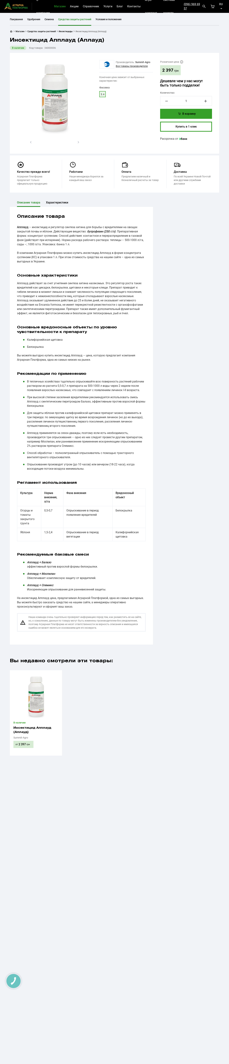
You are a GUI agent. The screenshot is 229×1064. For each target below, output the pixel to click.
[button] (31, 142)
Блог (120, 6)
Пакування (16, 19)
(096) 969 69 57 (192, 6)
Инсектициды (66, 31)
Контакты (134, 6)
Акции (74, 6)
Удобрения (33, 19)
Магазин (60, 6)
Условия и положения (108, 19)
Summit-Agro (142, 62)
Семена (49, 19)
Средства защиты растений (74, 19)
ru (221, 4)
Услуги (107, 6)
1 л (102, 94)
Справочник (91, 6)
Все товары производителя (132, 66)
